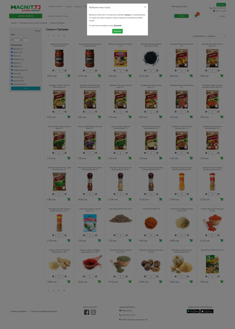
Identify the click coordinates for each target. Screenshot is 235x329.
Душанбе (117, 31)
